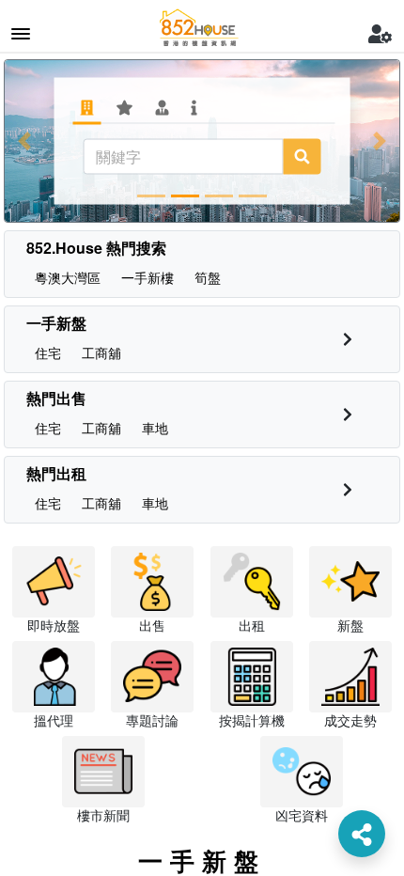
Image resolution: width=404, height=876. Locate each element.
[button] (24, 141)
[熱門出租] (347, 489)
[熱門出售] (347, 414)
